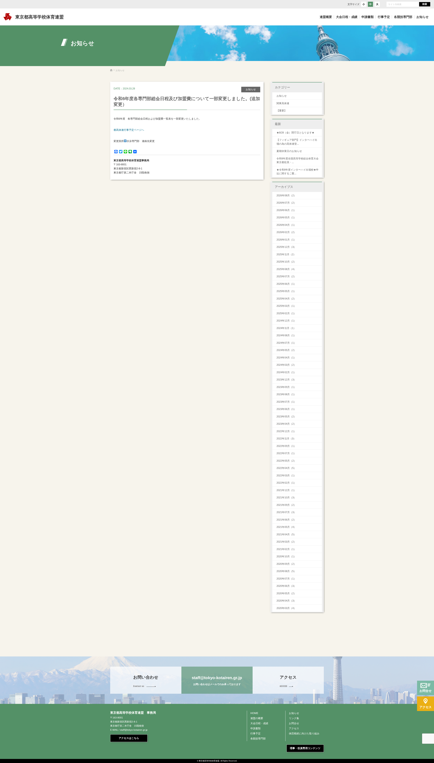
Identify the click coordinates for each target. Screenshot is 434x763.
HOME (254, 713)
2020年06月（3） (286, 585)
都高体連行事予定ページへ (129, 129)
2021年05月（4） (286, 526)
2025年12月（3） (286, 246)
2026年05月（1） (286, 217)
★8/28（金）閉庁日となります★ (295, 132)
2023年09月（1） (286, 387)
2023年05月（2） (286, 416)
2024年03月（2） (286, 364)
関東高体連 (283, 103)
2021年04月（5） (286, 534)
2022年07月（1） (286, 453)
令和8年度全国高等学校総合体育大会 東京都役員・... (299, 160)
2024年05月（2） (286, 350)
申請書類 (255, 728)
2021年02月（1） (286, 549)
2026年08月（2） (286, 195)
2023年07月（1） (286, 401)
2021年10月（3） (286, 497)
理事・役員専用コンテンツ (305, 748)
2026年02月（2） (286, 232)
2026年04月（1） (286, 224)
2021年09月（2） (286, 504)
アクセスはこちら (129, 738)
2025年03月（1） (286, 305)
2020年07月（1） (286, 578)
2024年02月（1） (286, 372)
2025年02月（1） (286, 313)
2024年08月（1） (286, 335)
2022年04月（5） (286, 468)
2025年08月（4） (286, 269)
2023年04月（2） (286, 423)
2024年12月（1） (286, 320)
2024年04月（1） (286, 357)
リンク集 (294, 718)
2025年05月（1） (286, 291)
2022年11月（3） (286, 438)
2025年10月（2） (286, 261)
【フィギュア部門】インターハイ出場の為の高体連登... (297, 141)
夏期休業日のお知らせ (289, 151)
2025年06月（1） (286, 283)
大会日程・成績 (259, 723)
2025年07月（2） (286, 276)
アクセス (294, 728)
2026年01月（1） (286, 239)
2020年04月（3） (286, 600)
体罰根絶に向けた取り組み (304, 733)
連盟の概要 (256, 718)
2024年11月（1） (286, 328)
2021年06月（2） (286, 519)
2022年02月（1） (286, 482)
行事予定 (255, 733)
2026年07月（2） (286, 202)
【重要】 (282, 110)
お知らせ (282, 95)
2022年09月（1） (286, 446)
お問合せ (294, 723)
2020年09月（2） (286, 563)
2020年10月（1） (286, 556)
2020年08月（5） (286, 571)
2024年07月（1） (286, 342)
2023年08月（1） (286, 394)
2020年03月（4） (286, 608)
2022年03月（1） (286, 475)
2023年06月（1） (286, 409)
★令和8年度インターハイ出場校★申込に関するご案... (298, 171)
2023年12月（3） (286, 379)
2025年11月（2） (286, 254)
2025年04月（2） (286, 298)
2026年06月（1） (286, 210)
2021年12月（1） (286, 490)
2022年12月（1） (286, 431)
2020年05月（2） (286, 593)
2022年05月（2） (286, 460)
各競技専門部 (258, 738)
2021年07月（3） (286, 512)
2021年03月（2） (286, 541)
